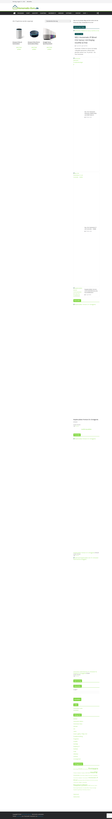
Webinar (80, 789)
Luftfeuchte (75, 782)
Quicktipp (35, 13)
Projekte (75, 741)
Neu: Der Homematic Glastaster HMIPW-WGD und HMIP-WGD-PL (90, 113)
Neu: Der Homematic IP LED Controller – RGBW (90, 228)
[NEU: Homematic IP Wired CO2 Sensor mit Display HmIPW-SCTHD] (86, 31)
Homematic (76, 775)
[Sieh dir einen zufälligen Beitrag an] (97, 13)
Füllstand (75, 772)
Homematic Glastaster (77, 777)
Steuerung (75, 787)
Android (75, 719)
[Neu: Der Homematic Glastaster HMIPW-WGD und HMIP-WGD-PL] (78, 114)
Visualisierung (76, 789)
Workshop (85, 789)
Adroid (74, 769)
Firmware (93, 768)
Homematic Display (84, 775)
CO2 (83, 769)
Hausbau (83, 772)
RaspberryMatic (80, 785)
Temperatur (80, 787)
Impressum (76, 794)
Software (69, 13)
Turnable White (86, 787)
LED (91, 780)
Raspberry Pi (52, 13)
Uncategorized (77, 759)
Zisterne (88, 789)
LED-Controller (95, 780)
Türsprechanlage (93, 787)
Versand (77, 426)
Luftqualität (84, 782)
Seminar (92, 785)
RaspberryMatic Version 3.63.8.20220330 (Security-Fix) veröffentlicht (91, 291)
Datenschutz (76, 797)
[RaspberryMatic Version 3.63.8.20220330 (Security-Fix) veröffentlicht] (78, 292)
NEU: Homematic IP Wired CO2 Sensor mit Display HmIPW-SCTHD (86, 40)
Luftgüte (80, 782)
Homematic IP (85, 777)
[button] (72, 13)
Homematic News (79, 34)
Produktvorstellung (78, 736)
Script (28, 13)
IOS (74, 729)
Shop (84, 13)
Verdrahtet (76, 710)
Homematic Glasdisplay (92, 775)
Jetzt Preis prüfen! (19, 48)
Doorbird (86, 769)
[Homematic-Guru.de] (14, 13)
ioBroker (61, 13)
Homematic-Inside (77, 708)
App (77, 769)
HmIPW (93, 772)
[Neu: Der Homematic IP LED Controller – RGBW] (78, 229)
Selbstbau (43, 13)
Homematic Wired (81, 780)
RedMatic (75, 749)
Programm (20, 13)
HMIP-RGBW (87, 772)
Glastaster (79, 772)
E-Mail (75, 689)
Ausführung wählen (86, 429)
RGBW (89, 785)
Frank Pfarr (85, 45)
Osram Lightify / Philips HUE (80, 734)
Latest (74, 731)
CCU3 (80, 769)
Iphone (88, 780)
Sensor (95, 785)
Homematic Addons (78, 721)
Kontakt (78, 13)
